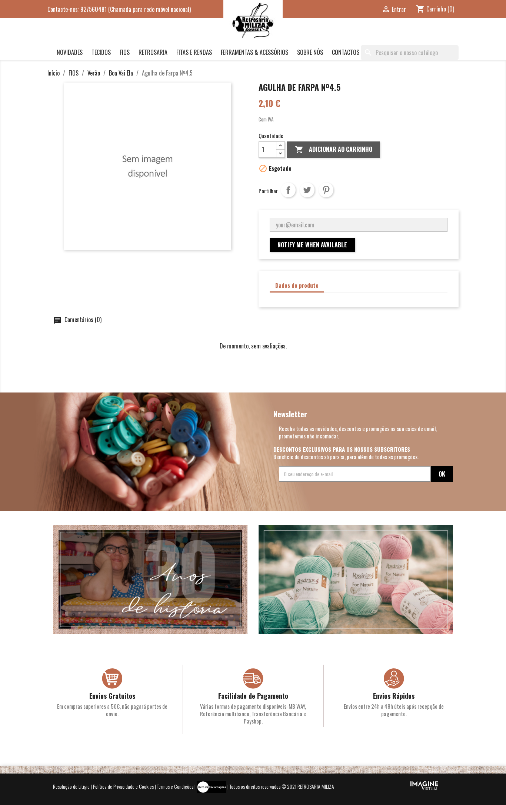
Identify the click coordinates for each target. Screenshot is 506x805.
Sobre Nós (310, 52)
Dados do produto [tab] (297, 285)
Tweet (307, 190)
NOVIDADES (70, 52)
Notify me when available (312, 244)
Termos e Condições (175, 786)
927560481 (93, 9)
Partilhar (288, 190)
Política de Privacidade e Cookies (123, 786)
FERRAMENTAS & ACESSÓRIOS (254, 52)
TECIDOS (101, 52)
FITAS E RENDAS (194, 52)
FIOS (125, 52)
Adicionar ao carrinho (333, 149)
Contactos (345, 52)
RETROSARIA (153, 52)
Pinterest (326, 190)
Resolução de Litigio (71, 786)
